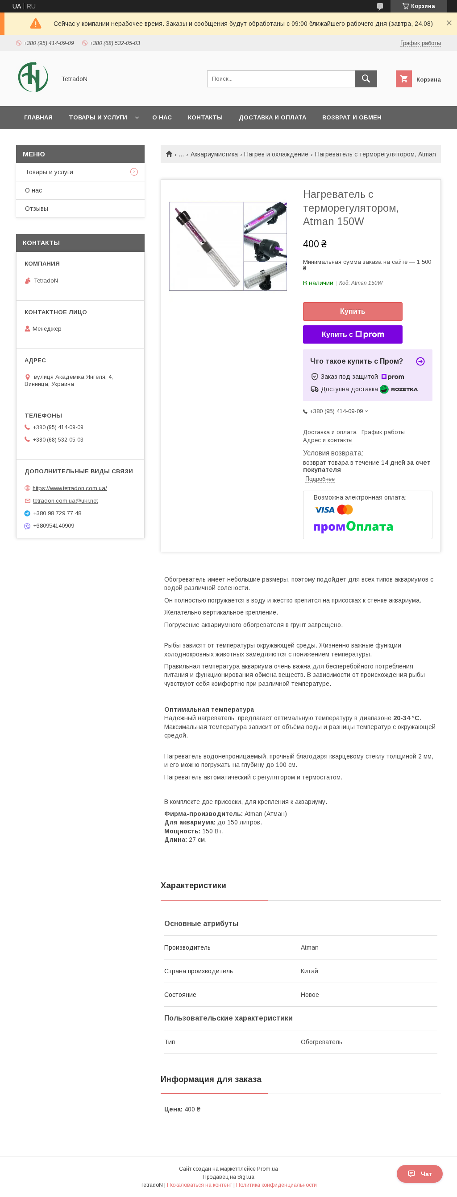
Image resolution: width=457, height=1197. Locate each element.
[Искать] (366, 78)
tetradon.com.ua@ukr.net (65, 500)
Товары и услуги (98, 117)
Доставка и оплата (272, 117)
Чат (426, 1173)
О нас (162, 117)
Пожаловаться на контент (199, 1185)
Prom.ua (267, 1169)
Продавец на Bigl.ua (228, 1177)
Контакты (205, 117)
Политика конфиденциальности (276, 1185)
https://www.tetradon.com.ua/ (70, 487)
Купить (353, 311)
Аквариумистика (214, 154)
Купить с (337, 334)
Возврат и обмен (352, 117)
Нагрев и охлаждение (276, 154)
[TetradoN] (33, 94)
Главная (38, 117)
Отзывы (36, 208)
